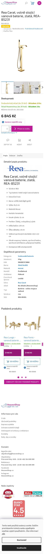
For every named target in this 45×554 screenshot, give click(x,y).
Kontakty (4, 434)
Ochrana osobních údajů (10, 428)
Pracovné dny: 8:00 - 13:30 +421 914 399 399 (17, 459)
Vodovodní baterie (26, 256)
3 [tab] (25, 377)
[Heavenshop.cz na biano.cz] (22, 508)
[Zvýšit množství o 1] (10, 127)
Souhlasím (21, 548)
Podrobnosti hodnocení (34, 29)
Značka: (7, 31)
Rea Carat (22, 283)
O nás (3, 418)
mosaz (20, 268)
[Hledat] (26, 3)
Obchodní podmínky (8, 421)
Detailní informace (8, 133)
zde (3, 533)
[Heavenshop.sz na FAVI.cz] (12, 494)
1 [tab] (18, 377)
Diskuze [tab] (12, 155)
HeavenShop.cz (7, 470)
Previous (2, 344)
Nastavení (21, 540)
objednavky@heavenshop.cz (12, 454)
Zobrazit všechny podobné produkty (22, 382)
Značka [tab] (19, 155)
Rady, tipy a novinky (8, 437)
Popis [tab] (5, 155)
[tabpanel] (12, 344)
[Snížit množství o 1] (10, 130)
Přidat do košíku (23, 129)
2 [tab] (22, 377)
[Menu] (39, 3)
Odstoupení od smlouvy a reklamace (15, 431)
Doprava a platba (7, 424)
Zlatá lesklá (23, 265)
